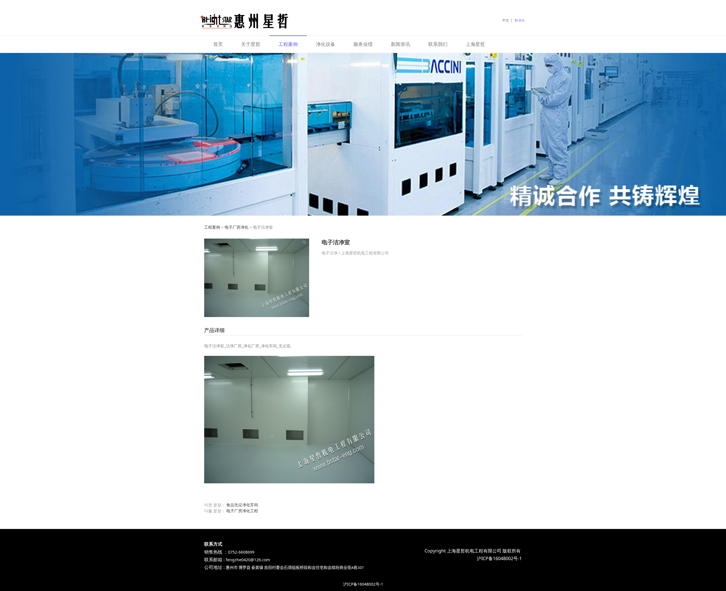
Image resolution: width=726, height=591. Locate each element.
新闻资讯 (400, 44)
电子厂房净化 (236, 227)
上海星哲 (475, 44)
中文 (505, 20)
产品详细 (214, 330)
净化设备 (325, 44)
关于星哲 (250, 44)
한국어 (519, 20)
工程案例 (288, 44)
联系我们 (438, 44)
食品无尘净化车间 (242, 504)
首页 (218, 44)
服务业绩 (363, 44)
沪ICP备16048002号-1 (363, 584)
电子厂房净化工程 (242, 510)
